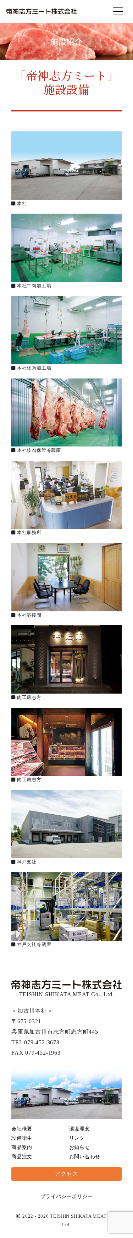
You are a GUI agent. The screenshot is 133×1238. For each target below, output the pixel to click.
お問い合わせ (85, 1156)
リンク (77, 1138)
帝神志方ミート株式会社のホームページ (41, 12)
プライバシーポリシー (66, 1196)
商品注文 (21, 1156)
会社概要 (21, 1129)
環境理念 (79, 1129)
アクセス (66, 1174)
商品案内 (21, 1147)
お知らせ (79, 1147)
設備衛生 (21, 1138)
